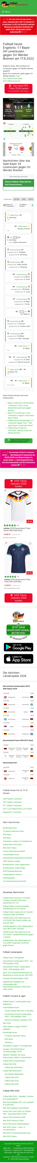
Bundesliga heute (10, 828)
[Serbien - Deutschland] (18, 725)
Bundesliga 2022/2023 (15, 99)
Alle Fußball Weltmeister (14, 1074)
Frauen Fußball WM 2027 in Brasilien (19, 1011)
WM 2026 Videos (10, 1136)
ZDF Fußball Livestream (12, 802)
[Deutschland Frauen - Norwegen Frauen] (18, 748)
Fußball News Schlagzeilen (13, 958)
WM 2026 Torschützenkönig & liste (16, 1133)
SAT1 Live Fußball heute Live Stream (17, 809)
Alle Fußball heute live (11, 81)
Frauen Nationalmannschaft (14, 851)
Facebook (6, 1157)
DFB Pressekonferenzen (12, 871)
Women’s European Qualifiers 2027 (18, 1020)
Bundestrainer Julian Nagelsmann (16, 865)
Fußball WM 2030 (12, 1077)
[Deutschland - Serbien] (18, 711)
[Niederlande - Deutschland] (18, 696)
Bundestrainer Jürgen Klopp (14, 868)
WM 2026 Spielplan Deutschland (16, 1108)
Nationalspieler (9, 878)
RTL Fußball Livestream (12, 805)
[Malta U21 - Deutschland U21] (18, 777)
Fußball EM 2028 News (14, 1067)
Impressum (8, 1150)
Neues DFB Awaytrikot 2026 (14, 1117)
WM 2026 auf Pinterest (20, 1157)
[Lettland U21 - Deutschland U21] (18, 770)
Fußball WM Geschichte (12, 1071)
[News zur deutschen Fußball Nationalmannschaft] (14, 4)
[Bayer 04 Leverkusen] (8, 108)
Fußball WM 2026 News (12, 845)
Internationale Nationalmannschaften (17, 858)
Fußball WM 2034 (12, 1081)
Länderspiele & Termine (12, 875)
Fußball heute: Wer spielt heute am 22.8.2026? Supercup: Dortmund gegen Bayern (16, 942)
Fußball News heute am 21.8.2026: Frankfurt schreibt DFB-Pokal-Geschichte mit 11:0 (16, 900)
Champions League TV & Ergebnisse (17, 841)
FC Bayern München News (13, 831)
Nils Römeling (29, 1148)
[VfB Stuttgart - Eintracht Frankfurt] (16, 149)
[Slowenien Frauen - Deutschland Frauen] (18, 755)
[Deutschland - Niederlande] (18, 733)
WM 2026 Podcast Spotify (20, 1159)
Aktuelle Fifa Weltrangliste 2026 (15, 978)
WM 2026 (7, 1023)
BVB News (7, 835)
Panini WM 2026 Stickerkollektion (16, 1124)
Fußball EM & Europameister (14, 1061)
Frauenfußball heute (11, 855)
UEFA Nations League (11, 861)
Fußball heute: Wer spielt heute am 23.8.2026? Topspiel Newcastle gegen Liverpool (18, 934)
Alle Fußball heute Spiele (12, 78)
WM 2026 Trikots (9, 848)
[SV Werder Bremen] (29, 108)
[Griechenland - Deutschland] (18, 718)
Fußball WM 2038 (12, 1084)
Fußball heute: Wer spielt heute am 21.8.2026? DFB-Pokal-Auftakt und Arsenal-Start (17, 920)
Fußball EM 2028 (9, 1064)
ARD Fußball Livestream (12, 799)
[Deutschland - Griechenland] (18, 703)
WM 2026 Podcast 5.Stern (13, 1121)
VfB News (7, 838)
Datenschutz (18, 1150)
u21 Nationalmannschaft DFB (14, 881)
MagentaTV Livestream (12, 812)
